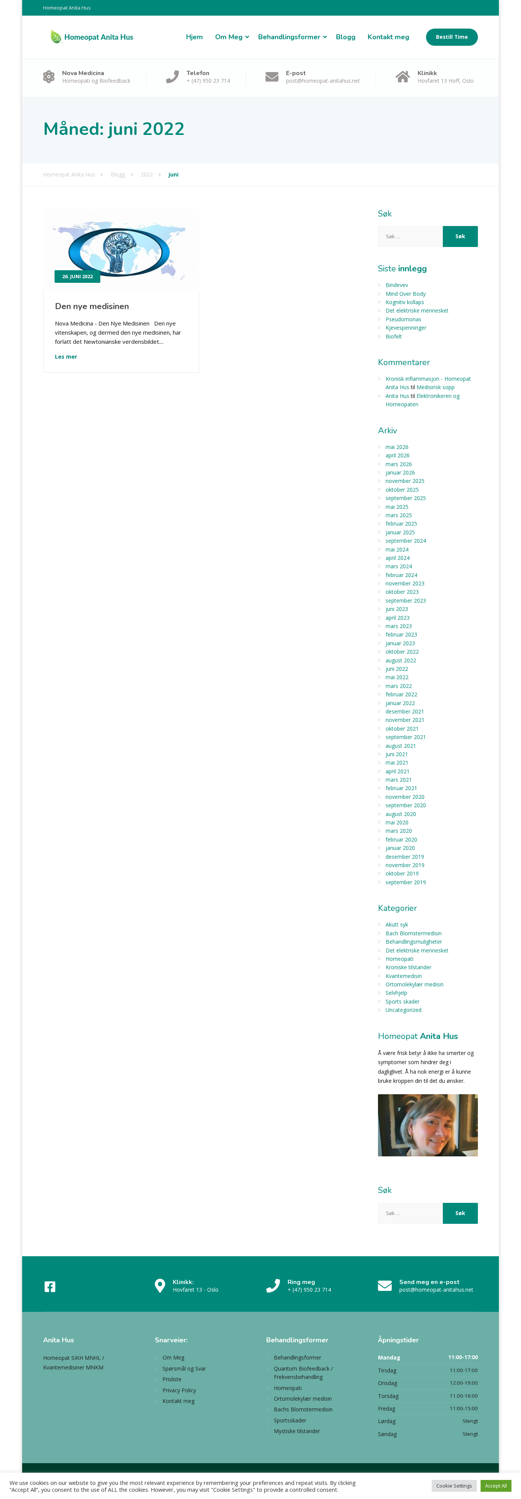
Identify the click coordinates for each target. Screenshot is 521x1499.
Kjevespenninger (406, 327)
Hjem (194, 37)
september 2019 (406, 882)
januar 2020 (400, 847)
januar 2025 (400, 532)
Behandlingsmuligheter (414, 941)
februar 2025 (401, 523)
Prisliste (172, 1379)
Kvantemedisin (404, 976)
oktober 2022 (402, 651)
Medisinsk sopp (435, 387)
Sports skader (403, 1001)
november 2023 (405, 583)
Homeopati (399, 958)
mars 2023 (399, 626)
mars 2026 (399, 464)
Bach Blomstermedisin (414, 933)
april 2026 (398, 455)
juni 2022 (397, 668)
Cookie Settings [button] (454, 1485)
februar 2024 (401, 575)
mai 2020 (397, 822)
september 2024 (406, 540)
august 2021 (401, 745)
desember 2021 (405, 711)
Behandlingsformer (289, 37)
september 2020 (406, 805)
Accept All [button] (496, 1485)
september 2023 (406, 600)
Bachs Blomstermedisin (303, 1409)
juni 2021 (397, 754)
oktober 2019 (402, 873)
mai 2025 (397, 506)
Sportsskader (290, 1420)
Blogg (345, 37)
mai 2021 (397, 762)
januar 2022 (400, 703)
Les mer (66, 356)
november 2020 (405, 796)
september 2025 (406, 498)
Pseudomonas (403, 319)
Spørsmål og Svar (184, 1368)
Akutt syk (397, 924)
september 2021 (406, 737)
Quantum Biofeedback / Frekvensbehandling (303, 1372)
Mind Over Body (406, 293)
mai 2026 (397, 447)
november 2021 (405, 719)
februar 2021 (401, 788)
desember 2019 (405, 856)
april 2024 (398, 557)
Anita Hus (397, 395)
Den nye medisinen (92, 306)
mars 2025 (399, 515)
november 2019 (405, 865)
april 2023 (398, 617)
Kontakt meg (388, 37)
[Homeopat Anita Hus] (91, 37)
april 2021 (398, 771)
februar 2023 (401, 634)
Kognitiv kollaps (405, 302)
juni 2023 (397, 608)
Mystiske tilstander (297, 1431)
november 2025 (405, 480)
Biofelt (394, 336)
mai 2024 (397, 549)
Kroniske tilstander (408, 967)
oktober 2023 (402, 591)
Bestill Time (452, 37)
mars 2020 (399, 830)
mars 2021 (399, 779)
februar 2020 (401, 839)
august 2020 (401, 814)
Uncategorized (403, 1009)
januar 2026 (400, 472)
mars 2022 (399, 685)
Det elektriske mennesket (417, 310)
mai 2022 (397, 677)
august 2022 (401, 660)
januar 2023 (400, 643)
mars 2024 (399, 566)
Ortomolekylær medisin (415, 984)
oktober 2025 (402, 489)
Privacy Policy (179, 1390)
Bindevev (397, 285)
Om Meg (229, 37)
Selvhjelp (396, 992)
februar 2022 (401, 694)
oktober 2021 (402, 728)
